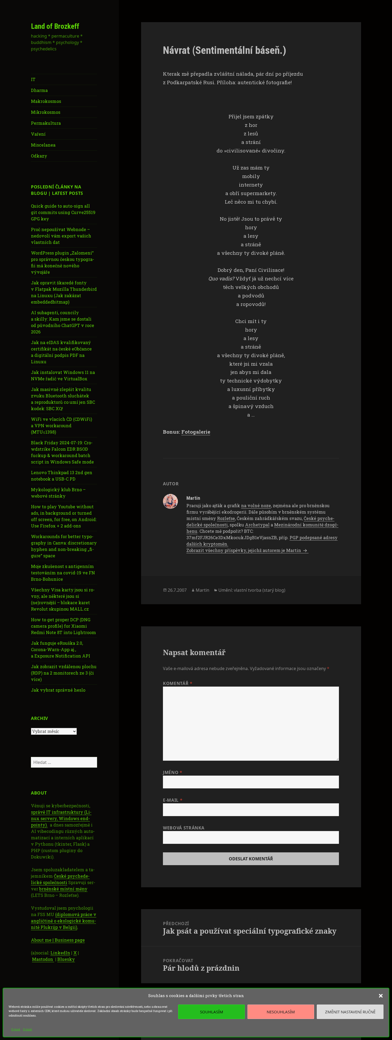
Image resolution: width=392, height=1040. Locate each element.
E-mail (172, 800)
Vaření (38, 134)
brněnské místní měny (63, 889)
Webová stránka (184, 828)
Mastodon (43, 959)
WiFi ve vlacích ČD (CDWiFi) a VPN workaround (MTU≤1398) (61, 425)
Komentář (177, 683)
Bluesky (66, 959)
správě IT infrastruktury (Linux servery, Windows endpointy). (61, 818)
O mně (15, 1029)
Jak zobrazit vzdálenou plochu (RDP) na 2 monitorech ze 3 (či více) (64, 673)
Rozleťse (226, 518)
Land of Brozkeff (55, 26)
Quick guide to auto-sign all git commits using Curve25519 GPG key (63, 212)
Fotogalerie (195, 431)
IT (33, 79)
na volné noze (256, 505)
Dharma (39, 90)
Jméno (172, 772)
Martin (202, 590)
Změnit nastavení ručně (350, 1011)
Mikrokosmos (45, 112)
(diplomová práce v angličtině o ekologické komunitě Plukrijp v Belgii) (63, 921)
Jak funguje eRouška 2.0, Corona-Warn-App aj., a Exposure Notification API (60, 649)
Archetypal (257, 524)
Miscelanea (43, 145)
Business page (70, 940)
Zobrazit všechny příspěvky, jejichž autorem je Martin (244, 550)
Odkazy (39, 156)
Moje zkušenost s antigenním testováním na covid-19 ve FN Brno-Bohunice (63, 572)
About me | (43, 940)
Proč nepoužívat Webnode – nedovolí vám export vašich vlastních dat (61, 236)
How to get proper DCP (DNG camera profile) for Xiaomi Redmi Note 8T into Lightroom (63, 626)
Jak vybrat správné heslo (58, 690)
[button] (380, 995)
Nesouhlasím (281, 1011)
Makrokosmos (46, 101)
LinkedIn (60, 953)
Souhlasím (211, 1011)
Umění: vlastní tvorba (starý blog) (251, 590)
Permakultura (46, 123)
